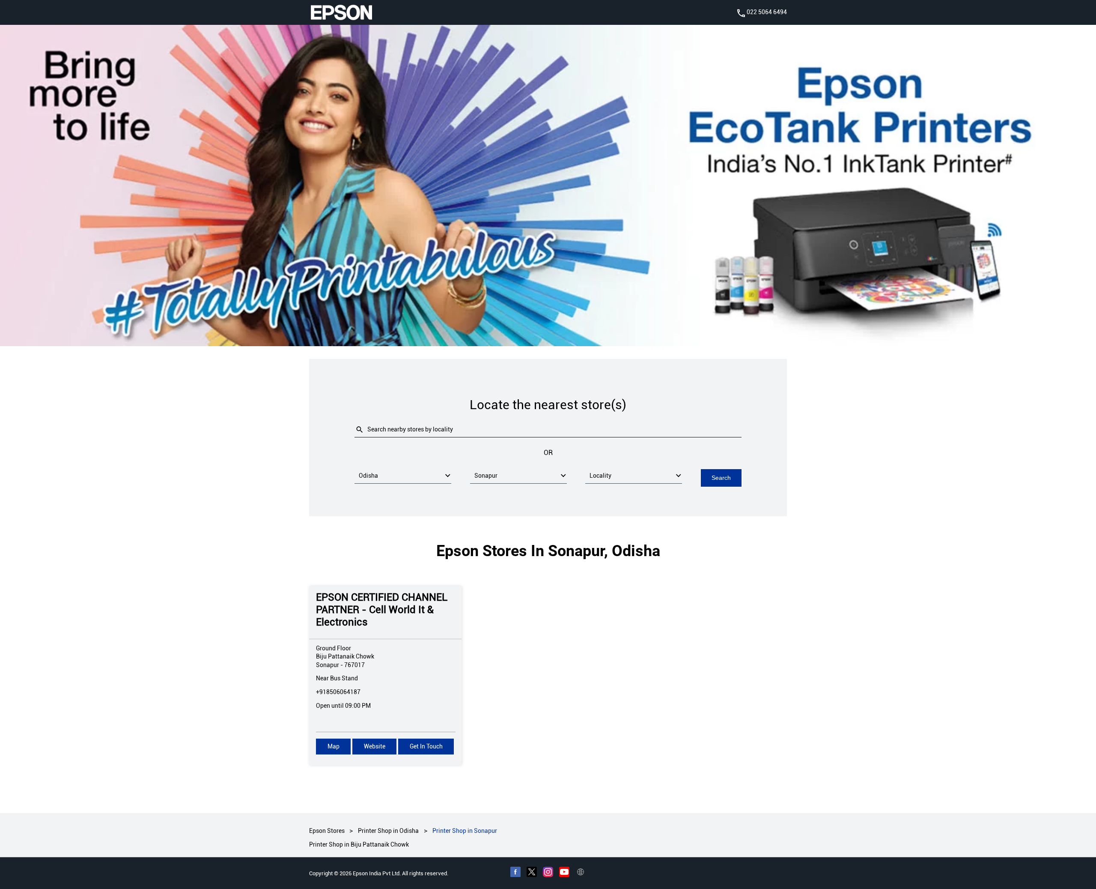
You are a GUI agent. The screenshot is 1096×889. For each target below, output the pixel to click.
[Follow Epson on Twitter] (532, 873)
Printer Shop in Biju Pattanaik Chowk (359, 844)
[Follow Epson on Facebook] (515, 873)
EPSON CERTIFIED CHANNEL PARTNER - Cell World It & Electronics (381, 609)
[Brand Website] (580, 873)
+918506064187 (338, 691)
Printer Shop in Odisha (388, 830)
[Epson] (341, 12)
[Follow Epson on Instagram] (548, 873)
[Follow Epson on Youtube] (564, 873)
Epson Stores (327, 830)
